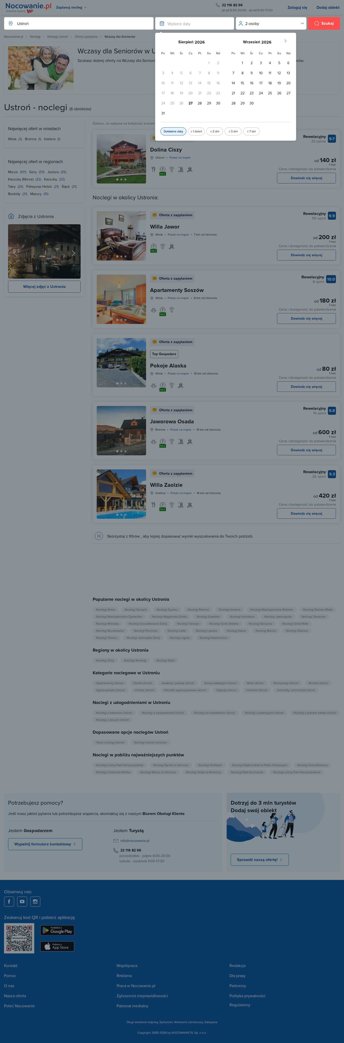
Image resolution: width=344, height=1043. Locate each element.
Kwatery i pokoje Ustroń (178, 683)
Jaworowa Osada (172, 421)
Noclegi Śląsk (165, 660)
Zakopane (211, 1022)
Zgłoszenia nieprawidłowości (142, 995)
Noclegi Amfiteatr (210, 765)
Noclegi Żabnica (297, 630)
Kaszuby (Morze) (21, 179)
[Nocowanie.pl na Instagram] (35, 902)
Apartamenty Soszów (177, 290)
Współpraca (127, 965)
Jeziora (53, 171)
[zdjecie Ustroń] (15, 251)
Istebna (50, 138)
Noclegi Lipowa (206, 630)
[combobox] (74, 23)
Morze (13, 171)
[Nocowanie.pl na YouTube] (22, 902)
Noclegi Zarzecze (313, 616)
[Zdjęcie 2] (125, 179)
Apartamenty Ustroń (109, 683)
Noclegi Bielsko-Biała (317, 609)
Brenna (31, 138)
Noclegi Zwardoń (208, 616)
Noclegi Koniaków (242, 616)
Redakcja (237, 965)
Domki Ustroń (142, 683)
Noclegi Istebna (229, 609)
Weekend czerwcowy (188, 1022)
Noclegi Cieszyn (188, 623)
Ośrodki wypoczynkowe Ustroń (185, 690)
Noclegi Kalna (236, 630)
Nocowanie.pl (13, 36)
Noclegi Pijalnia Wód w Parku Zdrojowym (259, 765)
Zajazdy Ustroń (226, 690)
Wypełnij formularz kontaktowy (42, 844)
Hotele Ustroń (144, 690)
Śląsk (66, 186)
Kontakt (10, 965)
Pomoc (10, 975)
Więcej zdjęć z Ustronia (44, 286)
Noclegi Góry (105, 660)
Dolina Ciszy (166, 149)
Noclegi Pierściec (146, 630)
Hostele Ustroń (257, 690)
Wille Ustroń (255, 683)
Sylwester (166, 1022)
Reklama (124, 975)
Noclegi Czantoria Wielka (113, 772)
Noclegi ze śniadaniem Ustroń (214, 713)
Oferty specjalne (86, 36)
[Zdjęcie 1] (121, 179)
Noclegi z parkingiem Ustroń (264, 713)
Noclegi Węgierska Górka (169, 616)
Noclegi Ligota (180, 638)
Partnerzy (237, 985)
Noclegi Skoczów (260, 623)
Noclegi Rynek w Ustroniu (170, 765)
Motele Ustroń (318, 683)
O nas (9, 985)
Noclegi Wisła (105, 609)
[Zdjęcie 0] (117, 179)
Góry (33, 171)
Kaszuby (51, 179)
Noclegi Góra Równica (312, 765)
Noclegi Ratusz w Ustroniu (158, 772)
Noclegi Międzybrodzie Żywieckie (119, 616)
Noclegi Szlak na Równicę (203, 772)
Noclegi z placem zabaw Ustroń (315, 713)
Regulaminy (239, 1005)
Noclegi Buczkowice (110, 630)
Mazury (36, 193)
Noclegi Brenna (198, 609)
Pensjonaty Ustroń (285, 683)
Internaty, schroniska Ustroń (296, 690)
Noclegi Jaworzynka (278, 616)
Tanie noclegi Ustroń (110, 742)
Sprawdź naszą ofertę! (257, 860)
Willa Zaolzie (166, 485)
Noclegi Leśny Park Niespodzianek (119, 765)
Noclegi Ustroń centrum (150, 742)
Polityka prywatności (247, 995)
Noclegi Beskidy (135, 660)
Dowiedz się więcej (306, 177)
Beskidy (14, 193)
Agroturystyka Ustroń (110, 690)
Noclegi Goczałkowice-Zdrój (148, 623)
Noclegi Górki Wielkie (224, 623)
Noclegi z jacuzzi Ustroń (112, 720)
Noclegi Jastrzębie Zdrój (143, 638)
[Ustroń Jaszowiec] (44, 251)
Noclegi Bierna (266, 630)
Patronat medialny (132, 1006)
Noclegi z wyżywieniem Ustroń (163, 713)
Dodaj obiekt (328, 7)
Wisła (12, 138)
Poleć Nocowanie (19, 1006)
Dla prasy (237, 975)
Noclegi (35, 36)
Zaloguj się (297, 7)
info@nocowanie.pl (134, 840)
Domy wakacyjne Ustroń (220, 683)
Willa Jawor (165, 226)
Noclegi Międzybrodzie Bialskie (271, 609)
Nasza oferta (15, 995)
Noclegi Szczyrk (136, 609)
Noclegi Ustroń (57, 36)
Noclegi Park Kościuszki (247, 772)
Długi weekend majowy (142, 1022)
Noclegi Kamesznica (213, 638)
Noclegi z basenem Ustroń (114, 713)
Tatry (12, 186)
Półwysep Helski (39, 186)
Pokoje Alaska (168, 365)
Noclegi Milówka (107, 623)
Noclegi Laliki (177, 630)
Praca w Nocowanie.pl (136, 985)
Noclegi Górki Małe (295, 623)
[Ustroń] (73, 251)
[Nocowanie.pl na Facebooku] (9, 902)
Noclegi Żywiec (167, 609)
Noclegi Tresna (106, 638)
